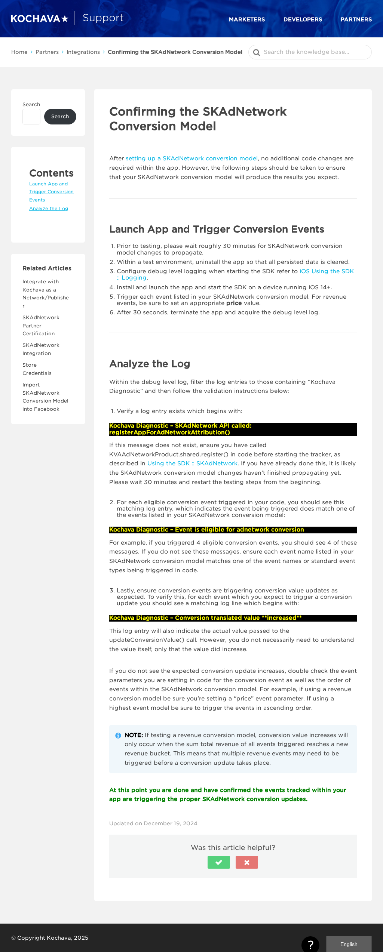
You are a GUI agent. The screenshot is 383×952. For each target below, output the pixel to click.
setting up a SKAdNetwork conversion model (192, 158)
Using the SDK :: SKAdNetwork (192, 463)
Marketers (247, 19)
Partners (356, 19)
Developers (303, 19)
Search (31, 104)
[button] (219, 862)
